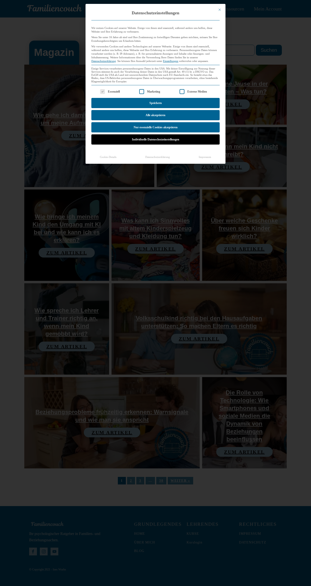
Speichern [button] (155, 103)
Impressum (205, 157)
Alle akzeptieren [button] (155, 115)
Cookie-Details (108, 157)
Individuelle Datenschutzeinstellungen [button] (155, 139)
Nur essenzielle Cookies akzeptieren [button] (156, 127)
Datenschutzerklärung (103, 61)
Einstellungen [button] (170, 61)
